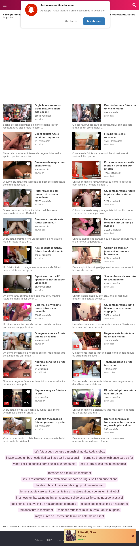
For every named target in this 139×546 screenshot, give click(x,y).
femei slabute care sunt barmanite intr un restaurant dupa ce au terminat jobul (69, 491)
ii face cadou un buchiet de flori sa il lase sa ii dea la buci (42, 457)
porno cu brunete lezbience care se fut (108, 457)
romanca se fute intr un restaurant (69, 472)
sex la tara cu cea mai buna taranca (103, 463)
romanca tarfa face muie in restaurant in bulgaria (89, 510)
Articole (39, 540)
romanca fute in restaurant (36, 510)
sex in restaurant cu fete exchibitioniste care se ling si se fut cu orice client (69, 479)
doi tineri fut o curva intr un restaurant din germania (43, 503)
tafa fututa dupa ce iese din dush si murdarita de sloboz (69, 451)
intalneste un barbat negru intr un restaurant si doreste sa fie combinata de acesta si (69, 497)
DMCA (49, 540)
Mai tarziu (71, 21)
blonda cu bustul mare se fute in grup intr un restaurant (69, 485)
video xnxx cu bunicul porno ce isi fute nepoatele (44, 463)
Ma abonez (94, 21)
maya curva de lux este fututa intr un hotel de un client (69, 516)
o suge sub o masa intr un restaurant (104, 503)
